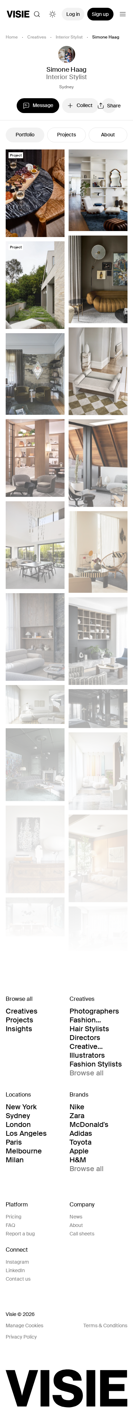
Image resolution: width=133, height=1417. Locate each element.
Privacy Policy (21, 1337)
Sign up (100, 14)
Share (111, 105)
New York (21, 1106)
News (76, 1217)
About (108, 134)
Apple (79, 1151)
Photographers (94, 1011)
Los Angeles (26, 1133)
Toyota (81, 1142)
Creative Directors (85, 1046)
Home (12, 37)
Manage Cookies (24, 1325)
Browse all (87, 1072)
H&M (78, 1159)
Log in (73, 14)
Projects (66, 134)
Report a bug (20, 1233)
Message (43, 105)
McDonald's (89, 1124)
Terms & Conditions (105, 1325)
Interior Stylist (69, 37)
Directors (85, 1037)
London (18, 1124)
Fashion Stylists (96, 1064)
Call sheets (82, 1233)
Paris (14, 1142)
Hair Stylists (89, 1028)
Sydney (66, 87)
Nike (77, 1106)
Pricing (13, 1217)
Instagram (17, 1262)
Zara (77, 1115)
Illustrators (87, 1055)
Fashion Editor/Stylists (93, 1019)
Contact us (18, 1279)
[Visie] (18, 14)
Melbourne (24, 1151)
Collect (85, 105)
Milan (15, 1159)
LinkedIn (15, 1270)
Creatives (36, 37)
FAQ (10, 1225)
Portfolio (25, 134)
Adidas (81, 1133)
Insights (19, 1028)
